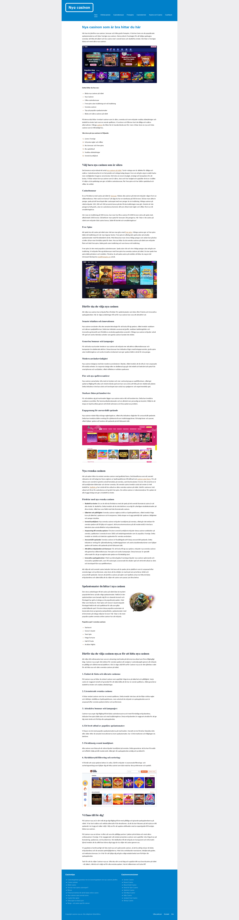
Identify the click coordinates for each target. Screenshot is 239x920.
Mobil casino (72, 885)
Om (172, 914)
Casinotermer (141, 15)
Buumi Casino (128, 882)
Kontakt (166, 914)
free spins (128, 232)
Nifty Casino (128, 895)
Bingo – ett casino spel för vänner (79, 903)
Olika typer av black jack (76, 900)
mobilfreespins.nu (104, 257)
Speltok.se (93, 487)
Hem (95, 15)
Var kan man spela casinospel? (78, 887)
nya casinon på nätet (114, 170)
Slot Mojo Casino (129, 893)
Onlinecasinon (105, 15)
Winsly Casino (128, 900)
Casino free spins (73, 898)
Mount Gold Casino (130, 885)
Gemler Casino (129, 880)
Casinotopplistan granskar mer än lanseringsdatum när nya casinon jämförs (92, 880)
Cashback (168, 15)
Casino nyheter (73, 882)
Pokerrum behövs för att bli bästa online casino (83, 893)
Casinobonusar (118, 15)
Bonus (70, 890)
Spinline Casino (129, 890)
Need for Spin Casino (131, 887)
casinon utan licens (144, 479)
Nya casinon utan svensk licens (78, 895)
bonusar (114, 196)
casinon (99, 125)
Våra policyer (157, 914)
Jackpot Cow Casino (130, 898)
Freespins (130, 15)
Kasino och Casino (155, 15)
